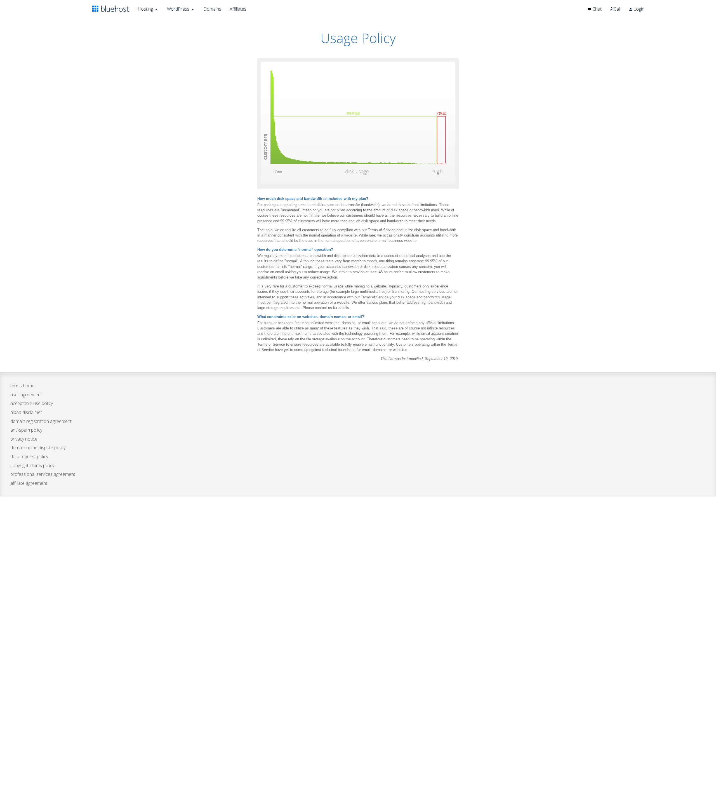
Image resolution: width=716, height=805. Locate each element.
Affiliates (238, 9)
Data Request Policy (29, 456)
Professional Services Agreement (42, 474)
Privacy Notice (23, 439)
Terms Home (22, 386)
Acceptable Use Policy (31, 403)
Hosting (145, 9)
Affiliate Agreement (28, 483)
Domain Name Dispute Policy (37, 447)
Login (638, 9)
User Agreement (26, 395)
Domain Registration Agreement (41, 421)
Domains (212, 9)
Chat (596, 9)
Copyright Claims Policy (32, 465)
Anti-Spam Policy (26, 430)
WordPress (178, 9)
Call (617, 9)
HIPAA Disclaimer (26, 412)
